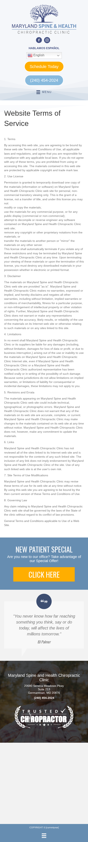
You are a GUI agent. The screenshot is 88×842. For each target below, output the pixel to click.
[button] (44, 574)
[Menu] (44, 835)
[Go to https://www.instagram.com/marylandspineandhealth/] (47, 40)
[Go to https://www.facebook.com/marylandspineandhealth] (39, 40)
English (38, 55)
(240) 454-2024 (44, 697)
